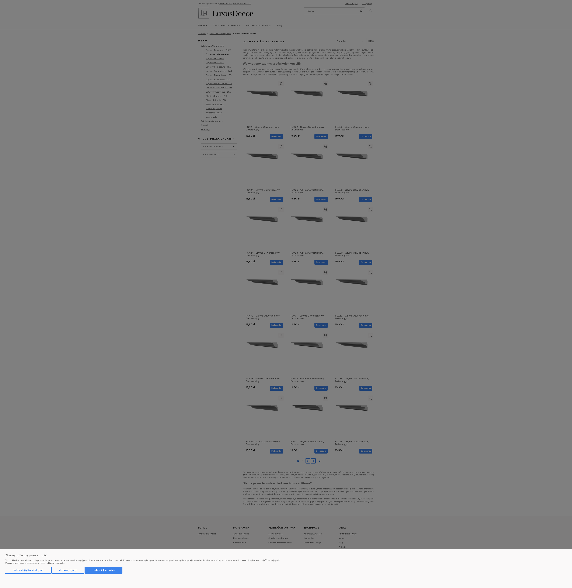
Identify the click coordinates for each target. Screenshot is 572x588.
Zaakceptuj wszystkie (104, 570)
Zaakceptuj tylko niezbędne (28, 570)
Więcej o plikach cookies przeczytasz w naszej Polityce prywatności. (35, 563)
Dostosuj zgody (68, 570)
